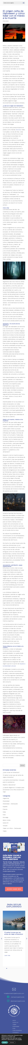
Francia (5, 809)
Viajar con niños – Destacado (12, 828)
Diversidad (6, 21)
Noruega (5, 817)
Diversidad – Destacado (10, 803)
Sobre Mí (5, 823)
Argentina (6, 798)
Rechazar (12, 1042)
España (5, 806)
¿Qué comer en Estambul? (11, 772)
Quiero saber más (14, 889)
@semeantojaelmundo (18, 1001)
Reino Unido (6, 820)
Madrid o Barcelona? (9, 785)
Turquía (5, 825)
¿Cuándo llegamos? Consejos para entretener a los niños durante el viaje (13, 789)
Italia (4, 812)
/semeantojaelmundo (17, 997)
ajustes (20, 1039)
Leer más (7, 955)
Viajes (4, 831)
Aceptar (4, 1042)
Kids (4, 814)
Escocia (18, 129)
